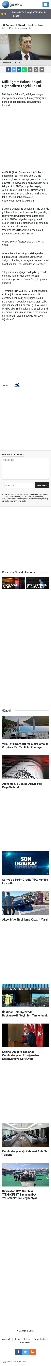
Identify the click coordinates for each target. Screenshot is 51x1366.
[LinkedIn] (19, 69)
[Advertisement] (25, 140)
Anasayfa (6, 1339)
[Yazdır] (36, 69)
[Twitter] (14, 69)
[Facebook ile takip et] (18, 1352)
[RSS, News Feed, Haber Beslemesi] (32, 1352)
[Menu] (45, 4)
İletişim (27, 1339)
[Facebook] (8, 69)
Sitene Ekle (25, 1342)
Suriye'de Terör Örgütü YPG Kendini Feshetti (29, 14)
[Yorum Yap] (42, 69)
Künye (17, 1339)
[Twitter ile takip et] (25, 1352)
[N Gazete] (12, 4)
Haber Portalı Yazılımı (16, 1362)
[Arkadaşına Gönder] (30, 69)
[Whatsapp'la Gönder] (24, 69)
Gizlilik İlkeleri (40, 1339)
